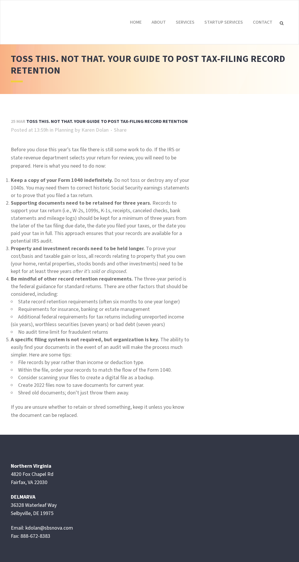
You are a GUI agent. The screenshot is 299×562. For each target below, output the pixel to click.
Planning (64, 130)
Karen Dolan (95, 130)
